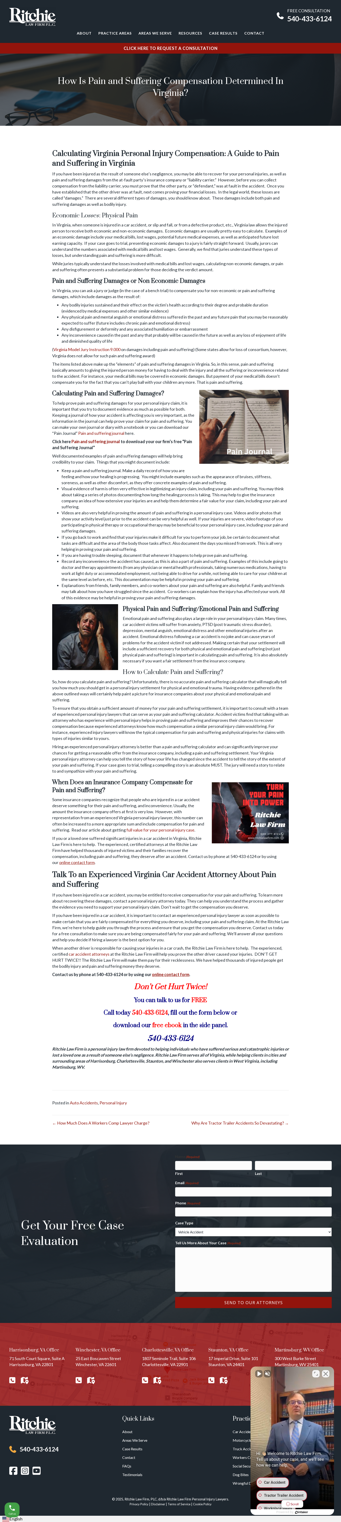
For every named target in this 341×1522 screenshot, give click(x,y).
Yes (178, 772)
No (162, 772)
